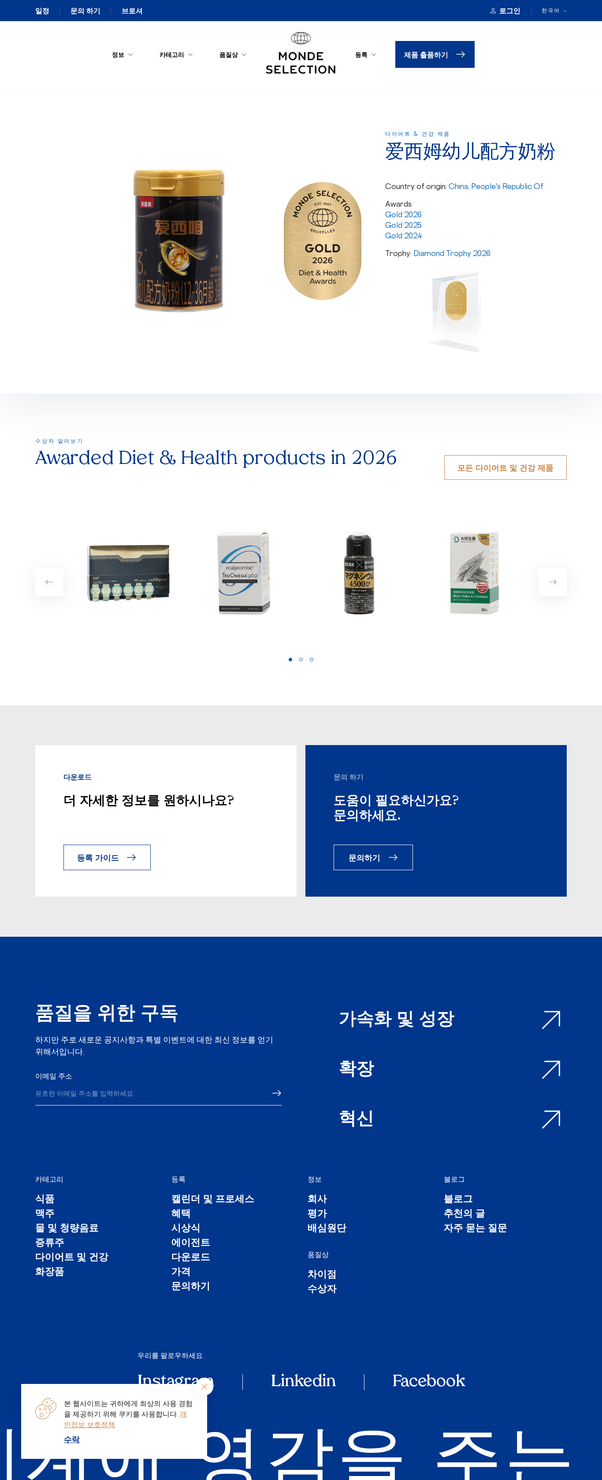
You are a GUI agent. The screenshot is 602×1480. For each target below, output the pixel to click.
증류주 (49, 1243)
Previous (49, 582)
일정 (42, 10)
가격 (181, 1272)
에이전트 (190, 1243)
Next (553, 582)
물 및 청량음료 (67, 1228)
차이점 (322, 1275)
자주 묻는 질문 (475, 1228)
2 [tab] (301, 659)
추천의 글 (464, 1214)
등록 (361, 54)
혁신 (356, 1120)
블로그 (454, 1179)
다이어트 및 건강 (71, 1257)
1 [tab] (290, 659)
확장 (356, 1070)
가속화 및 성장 (396, 1020)
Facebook (429, 1382)
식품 (45, 1199)
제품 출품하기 (426, 54)
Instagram (175, 1382)
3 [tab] (311, 659)
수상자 (322, 1289)
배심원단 (327, 1228)
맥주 (45, 1214)
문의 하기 (85, 10)
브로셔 (132, 10)
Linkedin (303, 1382)
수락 (72, 1439)
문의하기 (364, 857)
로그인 (509, 10)
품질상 (228, 54)
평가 (317, 1214)
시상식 (186, 1228)
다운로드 (190, 1257)
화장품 (49, 1272)
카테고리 (172, 54)
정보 (118, 54)
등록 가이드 (98, 857)
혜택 (181, 1214)
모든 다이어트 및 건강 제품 (505, 467)
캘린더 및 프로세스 (212, 1199)
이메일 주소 (53, 1076)
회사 (317, 1199)
